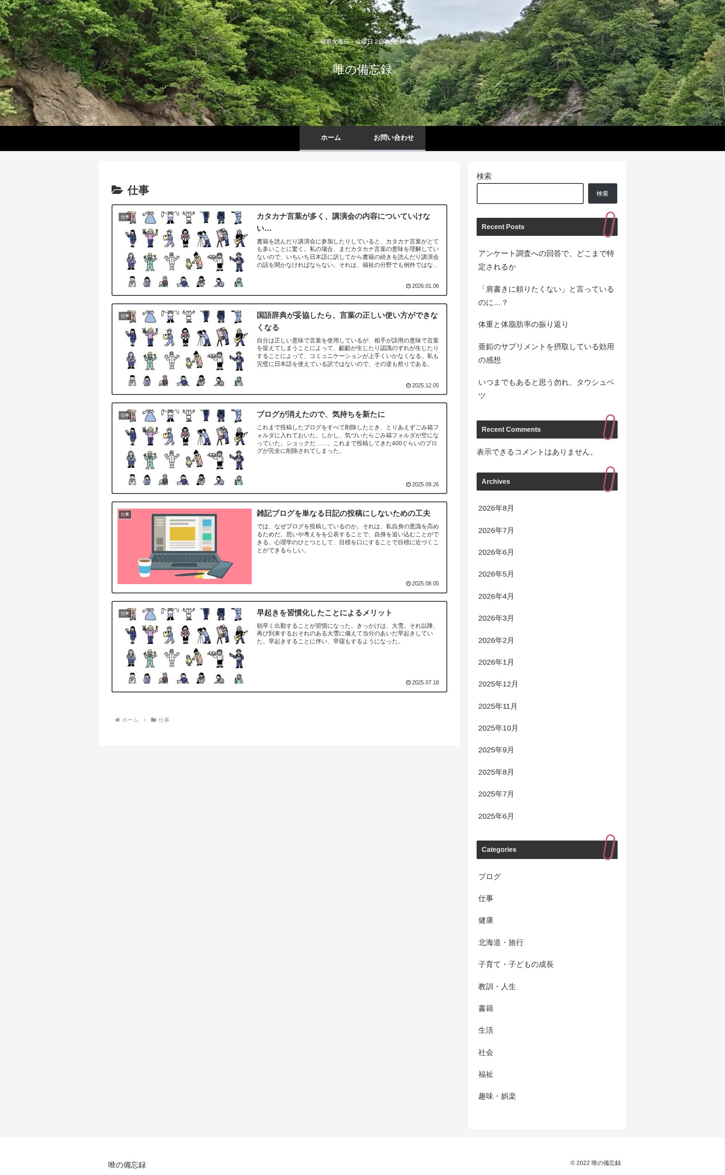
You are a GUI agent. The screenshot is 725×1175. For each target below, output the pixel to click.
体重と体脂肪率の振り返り (523, 324)
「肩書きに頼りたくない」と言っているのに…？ (546, 296)
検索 (484, 176)
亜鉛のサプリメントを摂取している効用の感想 (546, 353)
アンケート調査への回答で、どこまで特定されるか (546, 260)
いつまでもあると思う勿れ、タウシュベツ (546, 389)
